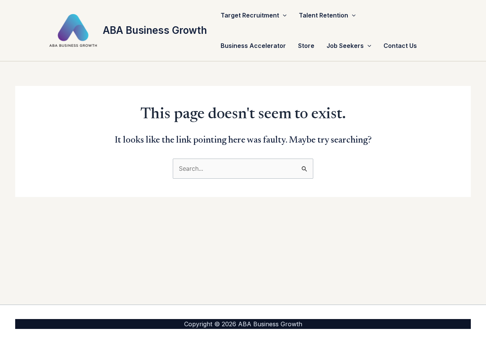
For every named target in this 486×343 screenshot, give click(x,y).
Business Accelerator (253, 45)
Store (306, 45)
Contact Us (400, 45)
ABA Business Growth (155, 30)
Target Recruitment (250, 15)
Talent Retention (323, 15)
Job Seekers (345, 45)
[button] (283, 15)
